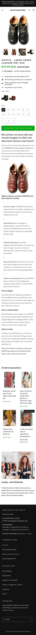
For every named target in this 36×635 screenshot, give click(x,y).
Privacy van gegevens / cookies (12, 585)
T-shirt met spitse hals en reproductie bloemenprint (26, 432)
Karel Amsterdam (15, 631)
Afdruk (4, 594)
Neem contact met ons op (10, 554)
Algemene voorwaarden (10, 580)
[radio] (5, 98)
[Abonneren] (30, 619)
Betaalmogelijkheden (9, 558)
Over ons (5, 545)
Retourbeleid (6, 575)
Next (33, 51)
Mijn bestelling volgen (9, 549)
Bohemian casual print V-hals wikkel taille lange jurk (9, 394)
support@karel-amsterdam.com (18, 521)
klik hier (17, 518)
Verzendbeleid (7, 571)
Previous (3, 51)
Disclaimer (5, 589)
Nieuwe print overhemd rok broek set (8, 431)
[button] (2, 10)
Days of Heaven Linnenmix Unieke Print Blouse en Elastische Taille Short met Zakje (26, 397)
